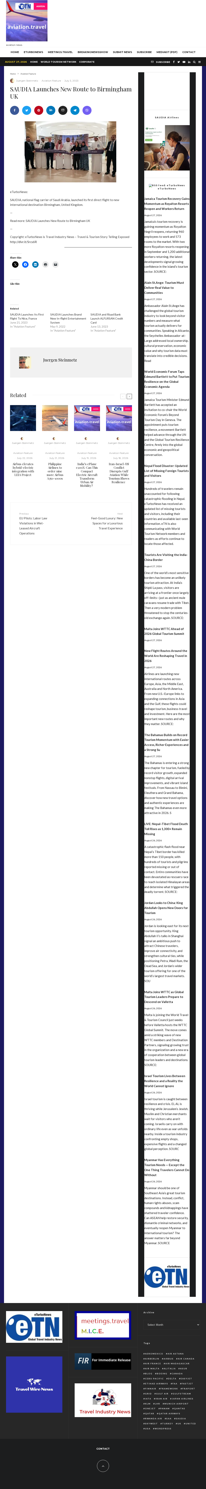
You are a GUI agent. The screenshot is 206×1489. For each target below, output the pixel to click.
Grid (148, 1393)
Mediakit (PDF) (167, 52)
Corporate (87, 61)
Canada (177, 1373)
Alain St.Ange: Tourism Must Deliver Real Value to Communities (164, 287)
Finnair (150, 1388)
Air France (153, 1363)
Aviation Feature (51, 80)
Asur (183, 1368)
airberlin (152, 1358)
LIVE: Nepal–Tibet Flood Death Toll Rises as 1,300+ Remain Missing (166, 829)
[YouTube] (184, 62)
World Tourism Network (58, 61)
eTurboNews (33, 52)
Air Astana (176, 1353)
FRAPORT (188, 1388)
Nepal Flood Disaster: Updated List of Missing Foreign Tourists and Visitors (166, 471)
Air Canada (186, 1358)
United (190, 1423)
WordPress (163, 1428)
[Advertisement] (127, 22)
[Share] (14, 110)
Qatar (149, 1413)
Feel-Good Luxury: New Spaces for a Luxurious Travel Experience (107, 521)
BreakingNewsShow (93, 52)
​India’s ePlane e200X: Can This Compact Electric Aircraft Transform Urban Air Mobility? (87, 474)
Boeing (162, 1373)
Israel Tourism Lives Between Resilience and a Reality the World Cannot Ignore (164, 1081)
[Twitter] (178, 62)
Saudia (181, 1418)
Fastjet (187, 1383)
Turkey (167, 1423)
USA (147, 1428)
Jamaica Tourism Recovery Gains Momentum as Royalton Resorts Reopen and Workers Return (167, 203)
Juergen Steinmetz (27, 80)
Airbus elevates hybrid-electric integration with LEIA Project (23, 469)
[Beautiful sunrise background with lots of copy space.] (55, 418)
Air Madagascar (177, 1363)
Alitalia (170, 1368)
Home (34, 61)
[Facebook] (174, 62)
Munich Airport (176, 1403)
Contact (189, 52)
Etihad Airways (156, 1383)
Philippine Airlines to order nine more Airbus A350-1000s (55, 471)
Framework (169, 1388)
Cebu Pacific (154, 1378)
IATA (148, 1398)
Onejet (150, 1408)
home (15, 52)
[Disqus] (71, 610)
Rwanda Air (153, 1418)
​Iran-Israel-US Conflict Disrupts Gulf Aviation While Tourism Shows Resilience (119, 473)
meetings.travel (60, 52)
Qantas (179, 1408)
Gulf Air (162, 1393)
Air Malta (152, 1368)
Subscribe (144, 52)
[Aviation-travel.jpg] (87, 418)
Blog (148, 1373)
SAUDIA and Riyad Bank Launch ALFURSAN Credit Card (107, 318)
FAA (174, 1383)
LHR (157, 1403)
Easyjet (186, 1378)
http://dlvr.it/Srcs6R (23, 242)
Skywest (151, 1423)
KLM (148, 1403)
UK (179, 1423)
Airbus (169, 1358)
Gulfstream (182, 1393)
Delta (172, 1378)
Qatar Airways (169, 1413)
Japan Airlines (183, 1398)
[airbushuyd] (23, 418)
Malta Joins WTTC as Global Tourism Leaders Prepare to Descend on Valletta (164, 997)
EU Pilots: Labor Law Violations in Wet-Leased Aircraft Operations (33, 523)
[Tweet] (26, 110)
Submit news (122, 52)
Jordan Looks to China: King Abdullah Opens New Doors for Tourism (166, 908)
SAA (169, 1418)
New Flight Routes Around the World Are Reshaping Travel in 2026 (165, 656)
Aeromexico (154, 1353)
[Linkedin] (189, 62)
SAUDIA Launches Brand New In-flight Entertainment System (68, 318)
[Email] (62, 110)
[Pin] (38, 110)
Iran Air (162, 1398)
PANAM (165, 1408)
